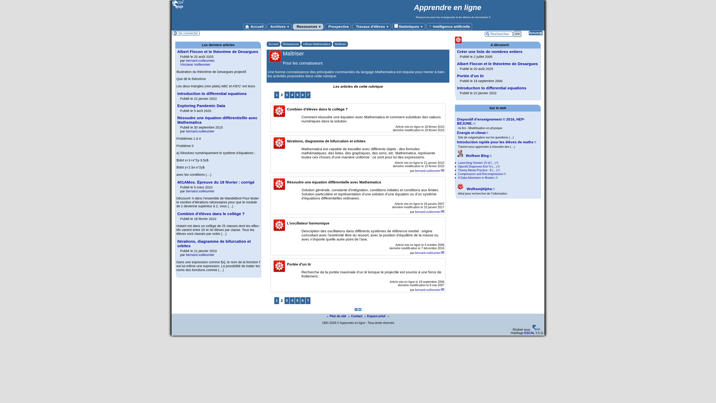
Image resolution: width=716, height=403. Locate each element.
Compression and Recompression (480, 174)
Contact (357, 316)
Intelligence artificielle (451, 27)
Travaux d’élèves (372, 27)
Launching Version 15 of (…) (477, 162)
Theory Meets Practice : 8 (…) (477, 170)
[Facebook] (356, 310)
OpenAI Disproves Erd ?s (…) (477, 166)
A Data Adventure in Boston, (476, 177)
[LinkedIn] (359, 310)
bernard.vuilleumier (428, 170)
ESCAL (529, 333)
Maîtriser (340, 44)
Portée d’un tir (470, 76)
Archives (280, 27)
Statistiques (410, 27)
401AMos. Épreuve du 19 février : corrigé (216, 182)
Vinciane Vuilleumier (195, 64)
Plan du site (338, 316)
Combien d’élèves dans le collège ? (211, 214)
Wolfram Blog (477, 156)
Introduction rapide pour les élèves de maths (495, 142)
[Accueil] (178, 8)
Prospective (338, 27)
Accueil (256, 27)
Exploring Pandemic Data (201, 106)
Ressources (308, 27)
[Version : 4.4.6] (536, 329)
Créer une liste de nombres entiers (489, 51)
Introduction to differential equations (212, 93)
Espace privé (376, 316)
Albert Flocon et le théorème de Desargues (217, 51)
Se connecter (188, 33)
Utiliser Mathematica (316, 44)
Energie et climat (471, 133)
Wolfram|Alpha (479, 189)
